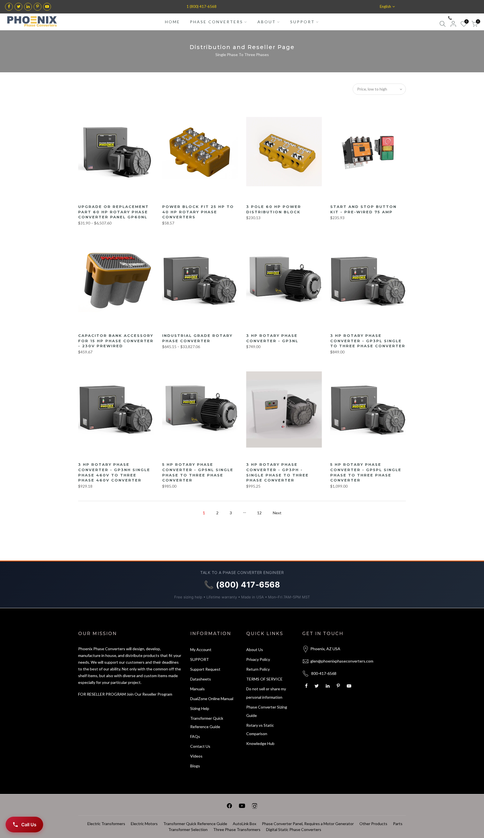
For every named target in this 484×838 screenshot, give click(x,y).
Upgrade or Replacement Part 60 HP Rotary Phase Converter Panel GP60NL (113, 211)
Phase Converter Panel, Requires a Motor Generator (308, 823)
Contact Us (200, 746)
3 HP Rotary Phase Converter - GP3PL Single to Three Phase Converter (367, 340)
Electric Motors (144, 823)
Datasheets (200, 679)
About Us (254, 649)
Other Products (373, 823)
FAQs (195, 736)
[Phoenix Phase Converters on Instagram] (255, 807)
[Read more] (9, 7)
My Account (200, 649)
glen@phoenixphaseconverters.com (341, 661)
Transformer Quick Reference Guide (195, 823)
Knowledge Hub (260, 743)
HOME (172, 21)
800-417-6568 (323, 673)
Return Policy (258, 669)
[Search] (442, 25)
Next (277, 512)
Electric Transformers (106, 823)
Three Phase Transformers (236, 829)
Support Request (205, 669)
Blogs (195, 765)
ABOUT (266, 21)
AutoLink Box (244, 823)
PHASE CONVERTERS (216, 21)
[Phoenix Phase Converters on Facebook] (229, 807)
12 (259, 512)
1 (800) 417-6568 (202, 6)
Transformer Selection (188, 829)
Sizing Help (199, 708)
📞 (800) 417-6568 (462, 18)
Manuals (197, 688)
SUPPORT (302, 21)
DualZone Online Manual (211, 698)
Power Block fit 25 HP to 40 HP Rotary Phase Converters (198, 211)
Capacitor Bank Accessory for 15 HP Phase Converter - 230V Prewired (115, 340)
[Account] (453, 25)
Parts (397, 823)
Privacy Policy (258, 659)
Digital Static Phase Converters (293, 829)
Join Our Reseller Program (149, 694)
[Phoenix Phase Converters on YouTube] (242, 807)
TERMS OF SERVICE (264, 679)
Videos (196, 756)
